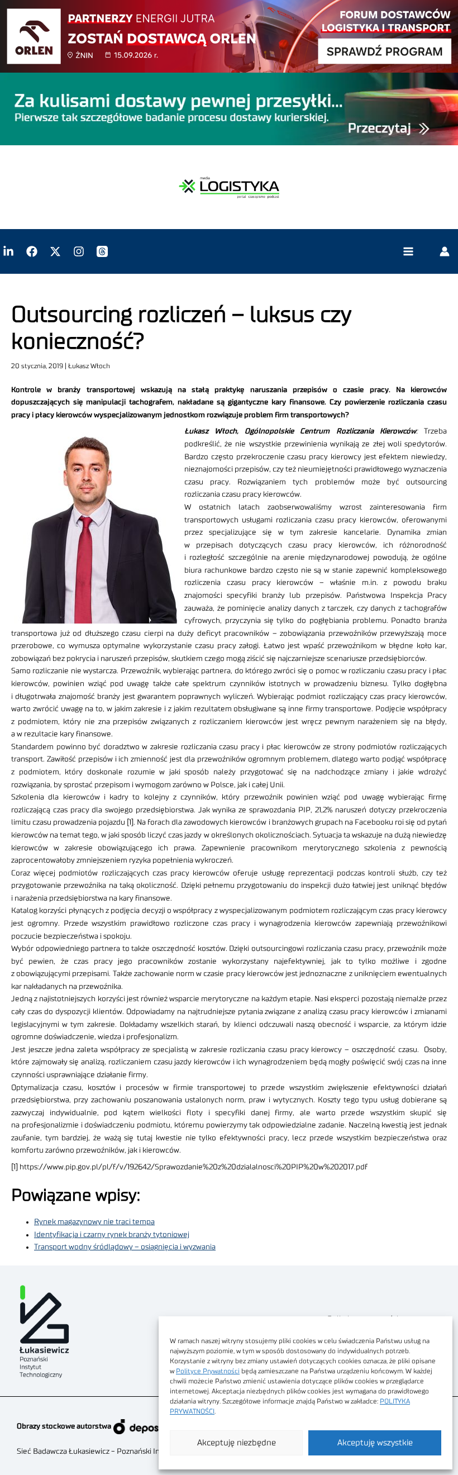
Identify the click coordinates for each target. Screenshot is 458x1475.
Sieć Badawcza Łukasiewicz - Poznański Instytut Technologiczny (126, 1451)
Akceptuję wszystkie (375, 1443)
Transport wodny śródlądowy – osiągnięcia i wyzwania (125, 1247)
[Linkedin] (8, 251)
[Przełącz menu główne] (408, 252)
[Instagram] (78, 251)
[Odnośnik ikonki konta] (444, 251)
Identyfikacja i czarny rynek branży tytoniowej (111, 1235)
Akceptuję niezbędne (236, 1443)
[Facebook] (31, 251)
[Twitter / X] (55, 251)
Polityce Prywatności (208, 1371)
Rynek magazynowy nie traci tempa (94, 1222)
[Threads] (102, 251)
